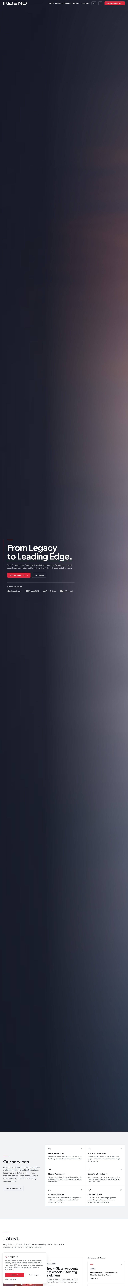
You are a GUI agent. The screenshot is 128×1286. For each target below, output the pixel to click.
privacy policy (29, 1267)
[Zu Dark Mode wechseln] (100, 3)
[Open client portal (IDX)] (94, 3)
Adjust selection (10, 1279)
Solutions (76, 3)
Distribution (85, 3)
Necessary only (34, 1275)
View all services (12, 1188)
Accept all (14, 1275)
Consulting (59, 3)
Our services (39, 575)
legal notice (9, 1269)
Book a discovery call (113, 3)
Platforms (67, 3)
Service (51, 3)
